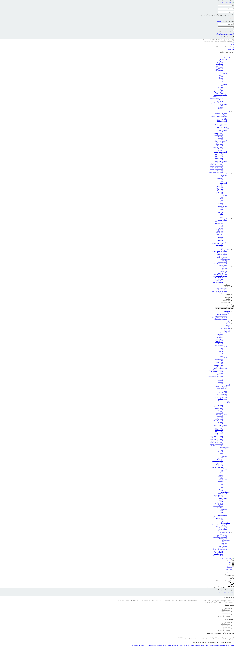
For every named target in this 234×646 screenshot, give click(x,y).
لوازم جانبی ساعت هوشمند (215, 102)
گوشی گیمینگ (219, 144)
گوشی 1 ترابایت (218, 159)
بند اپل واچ (220, 101)
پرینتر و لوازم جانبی (221, 127)
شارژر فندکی (219, 192)
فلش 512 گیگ (219, 70)
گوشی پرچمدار (219, 150)
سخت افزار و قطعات (221, 113)
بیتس (221, 217)
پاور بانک (224, 195)
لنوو (222, 76)
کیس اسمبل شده (222, 114)
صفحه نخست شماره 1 (221, 288)
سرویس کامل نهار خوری (220, 276)
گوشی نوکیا (220, 136)
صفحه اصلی (227, 285)
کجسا (221, 180)
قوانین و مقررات (225, 302)
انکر (222, 197)
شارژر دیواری (219, 190)
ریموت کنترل (219, 234)
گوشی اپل (220, 131)
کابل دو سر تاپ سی (217, 187)
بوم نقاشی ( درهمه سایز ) (220, 274)
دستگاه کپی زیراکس (221, 252)
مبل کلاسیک (223, 271)
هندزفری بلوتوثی (222, 206)
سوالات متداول (226, 300)
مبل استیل (224, 269)
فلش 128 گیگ (219, 67)
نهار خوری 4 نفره (218, 277)
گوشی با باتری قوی (218, 147)
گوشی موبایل (223, 130)
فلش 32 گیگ (219, 64)
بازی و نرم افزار (222, 125)
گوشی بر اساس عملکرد (220, 141)
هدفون (225, 84)
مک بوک (221, 78)
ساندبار (221, 228)
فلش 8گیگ (220, 61)
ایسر (221, 82)
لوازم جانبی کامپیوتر (221, 119)
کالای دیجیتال (226, 57)
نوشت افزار (223, 260)
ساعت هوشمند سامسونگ (216, 96)
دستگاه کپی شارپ (222, 254)
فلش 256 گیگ (219, 68)
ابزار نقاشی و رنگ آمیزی (220, 263)
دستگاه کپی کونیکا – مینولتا (219, 251)
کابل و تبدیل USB (222, 121)
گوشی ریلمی (219, 139)
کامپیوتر (228, 111)
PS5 (222, 105)
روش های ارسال (225, 610)
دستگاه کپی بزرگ (225, 249)
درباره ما (228, 299)
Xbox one (220, 108)
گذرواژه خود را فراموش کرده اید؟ (225, 34)
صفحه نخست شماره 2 (221, 289)
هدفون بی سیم (219, 85)
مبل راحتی (224, 268)
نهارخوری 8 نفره (218, 280)
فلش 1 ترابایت (219, 71)
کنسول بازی (223, 104)
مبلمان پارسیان (226, 266)
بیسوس (221, 201)
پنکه (222, 248)
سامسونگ (220, 212)
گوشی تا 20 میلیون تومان (216, 162)
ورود (220, 30)
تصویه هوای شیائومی (217, 243)
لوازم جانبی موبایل (225, 173)
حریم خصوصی (226, 613)
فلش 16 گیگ (219, 62)
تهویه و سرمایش (222, 242)
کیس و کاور (223, 175)
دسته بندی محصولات (221, 308)
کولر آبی (220, 246)
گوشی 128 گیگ (219, 155)
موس (225, 118)
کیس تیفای (220, 178)
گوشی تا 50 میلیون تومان (216, 169)
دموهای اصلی (226, 286)
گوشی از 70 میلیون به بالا (216, 172)
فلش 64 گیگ (219, 65)
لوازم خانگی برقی (225, 218)
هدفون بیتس (219, 88)
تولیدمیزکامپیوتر (222, 273)
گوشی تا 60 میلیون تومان (216, 170)
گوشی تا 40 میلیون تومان (216, 167)
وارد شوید (219, 21)
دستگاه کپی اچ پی (222, 255)
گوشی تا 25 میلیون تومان (216, 164)
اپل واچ (221, 99)
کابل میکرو (220, 186)
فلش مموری (223, 59)
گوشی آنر (220, 138)
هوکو (221, 204)
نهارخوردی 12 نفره (218, 282)
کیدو (222, 176)
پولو (222, 181)
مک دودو (220, 203)
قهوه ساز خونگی (218, 223)
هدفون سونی (219, 90)
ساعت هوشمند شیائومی (216, 98)
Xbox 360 (220, 107)
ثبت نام (222, 36)
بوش (221, 238)
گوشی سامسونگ (218, 133)
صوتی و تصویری (222, 224)
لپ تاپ (225, 73)
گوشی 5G (220, 149)
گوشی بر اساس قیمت (221, 161)
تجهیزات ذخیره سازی (221, 124)
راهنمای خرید (226, 622)
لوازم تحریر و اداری (225, 259)
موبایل (228, 128)
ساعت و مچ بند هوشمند (220, 95)
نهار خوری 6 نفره (218, 279)
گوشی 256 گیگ (219, 156)
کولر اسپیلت (219, 245)
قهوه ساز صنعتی (218, 221)
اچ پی (221, 79)
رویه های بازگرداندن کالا (224, 616)
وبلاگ (228, 296)
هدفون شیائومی (219, 93)
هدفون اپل (220, 87)
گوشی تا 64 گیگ (218, 153)
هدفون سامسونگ (218, 92)
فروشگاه (227, 294)
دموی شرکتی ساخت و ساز (219, 291)
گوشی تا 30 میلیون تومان (216, 166)
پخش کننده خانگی (218, 232)
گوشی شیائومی (219, 135)
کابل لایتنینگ (220, 189)
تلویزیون (221, 226)
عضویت (231, 18)
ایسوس (221, 74)
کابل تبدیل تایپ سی (217, 193)
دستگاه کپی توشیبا (222, 257)
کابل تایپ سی (219, 184)
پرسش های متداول (225, 611)
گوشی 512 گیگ (219, 158)
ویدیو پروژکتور (219, 229)
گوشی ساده (220, 142)
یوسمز (221, 215)
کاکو (222, 200)
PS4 (222, 110)
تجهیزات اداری (223, 265)
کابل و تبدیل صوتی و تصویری (219, 116)
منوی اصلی (230, 308)
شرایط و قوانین (226, 614)
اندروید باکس (219, 231)
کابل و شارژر (223, 183)
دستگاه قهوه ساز (222, 220)
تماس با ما (227, 297)
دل (222, 81)
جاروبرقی (224, 235)
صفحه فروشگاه (222, 592)
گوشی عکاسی (219, 145)
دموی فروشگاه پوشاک (221, 292)
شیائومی (220, 198)
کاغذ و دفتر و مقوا (222, 262)
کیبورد (225, 122)
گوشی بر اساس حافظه (220, 152)
